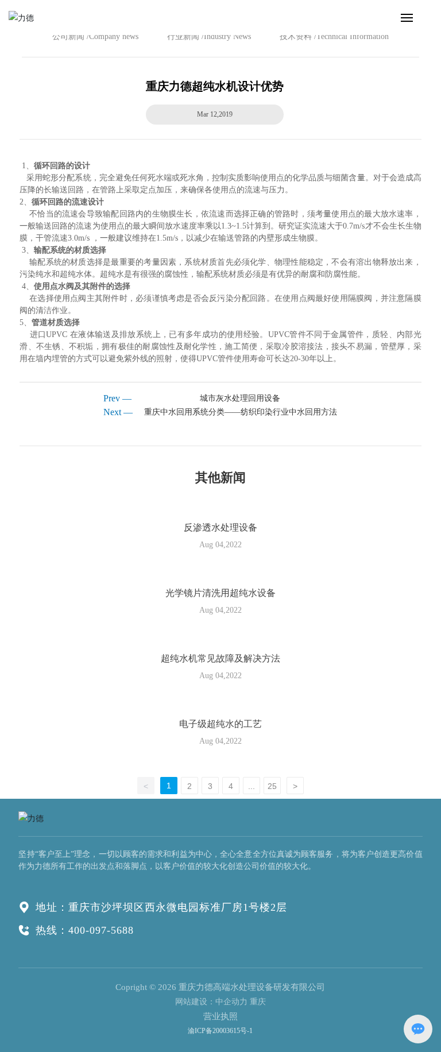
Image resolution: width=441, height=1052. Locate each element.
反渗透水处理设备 (220, 527)
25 (272, 786)
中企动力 (231, 1001)
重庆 (258, 1001)
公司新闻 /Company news (95, 36)
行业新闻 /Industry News (209, 36)
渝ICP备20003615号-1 (220, 1031)
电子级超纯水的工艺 (220, 724)
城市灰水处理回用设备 (240, 398)
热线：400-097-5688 (85, 930)
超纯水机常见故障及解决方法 (220, 658)
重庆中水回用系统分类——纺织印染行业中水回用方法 (240, 412)
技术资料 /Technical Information (334, 36)
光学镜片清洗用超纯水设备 (220, 593)
